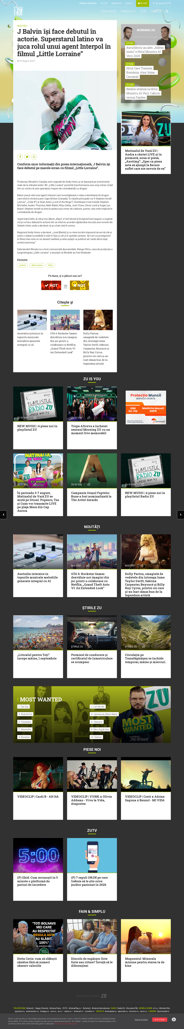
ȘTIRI (144, 11)
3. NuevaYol (25, 714)
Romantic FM (132, 1008)
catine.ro (68, 1011)
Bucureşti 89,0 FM (162, 3)
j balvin (22, 265)
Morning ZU (146, 30)
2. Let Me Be (97, 706)
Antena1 (30, 1008)
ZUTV (64, 1008)
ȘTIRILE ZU (92, 608)
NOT (81, 285)
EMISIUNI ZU (128, 11)
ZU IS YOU (92, 379)
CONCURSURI (108, 11)
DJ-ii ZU (104, 3)
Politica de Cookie (141, 1020)
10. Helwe (96, 737)
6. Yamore (96, 721)
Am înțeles (161, 1020)
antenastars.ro (32, 1011)
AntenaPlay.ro (75, 1008)
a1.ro (155, 1008)
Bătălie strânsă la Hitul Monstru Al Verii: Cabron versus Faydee (143, 93)
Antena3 (86, 1008)
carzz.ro (143, 1011)
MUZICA (156, 11)
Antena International (100, 1008)
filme (50, 265)
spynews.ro (20, 1011)
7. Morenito (25, 729)
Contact (128, 3)
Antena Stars (55, 1008)
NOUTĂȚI (22, 25)
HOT (53, 285)
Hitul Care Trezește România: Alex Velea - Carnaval (141, 72)
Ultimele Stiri (164, 1008)
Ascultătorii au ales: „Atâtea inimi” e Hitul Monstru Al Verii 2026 (145, 52)
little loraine (37, 265)
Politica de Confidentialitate (65, 1024)
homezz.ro (133, 1011)
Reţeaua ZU (116, 3)
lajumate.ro (123, 1011)
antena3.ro (78, 1011)
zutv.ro (53, 1011)
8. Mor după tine (100, 729)
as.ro (60, 1011)
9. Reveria (24, 737)
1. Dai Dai (23, 706)
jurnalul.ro (89, 1011)
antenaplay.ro (110, 1011)
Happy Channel (41, 1008)
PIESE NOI (92, 749)
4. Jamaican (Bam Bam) (104, 714)
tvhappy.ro (44, 1011)
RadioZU (121, 1008)
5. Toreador (25, 721)
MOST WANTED (41, 699)
